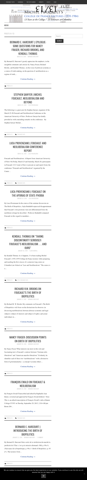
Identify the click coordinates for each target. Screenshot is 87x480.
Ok (43, 475)
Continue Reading (27, 79)
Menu (6, 25)
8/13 (18, 280)
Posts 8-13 (9, 86)
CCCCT (48, 2)
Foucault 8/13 (21, 134)
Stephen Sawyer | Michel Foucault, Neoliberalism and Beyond (28, 98)
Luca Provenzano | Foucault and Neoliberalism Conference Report (27, 147)
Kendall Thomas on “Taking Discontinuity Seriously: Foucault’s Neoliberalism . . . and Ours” (28, 242)
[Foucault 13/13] (43, 13)
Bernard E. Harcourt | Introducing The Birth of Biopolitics (27, 430)
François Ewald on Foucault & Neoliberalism (28, 384)
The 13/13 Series (31, 2)
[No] (84, 474)
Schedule (20, 2)
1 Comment (40, 437)
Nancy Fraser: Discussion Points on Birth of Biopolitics (27, 339)
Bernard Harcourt (33, 57)
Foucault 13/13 (10, 2)
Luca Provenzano (33, 105)
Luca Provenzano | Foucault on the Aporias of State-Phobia (28, 193)
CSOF (55, 2)
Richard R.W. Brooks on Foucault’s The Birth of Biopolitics (27, 292)
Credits (41, 2)
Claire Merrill (33, 251)
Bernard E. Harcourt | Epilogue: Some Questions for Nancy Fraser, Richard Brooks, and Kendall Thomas (28, 47)
